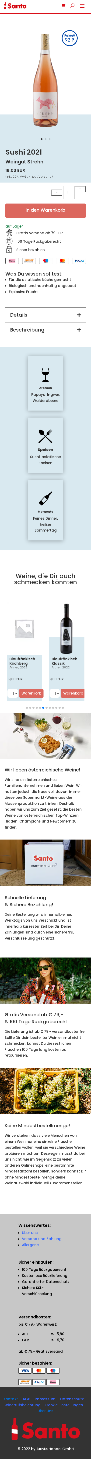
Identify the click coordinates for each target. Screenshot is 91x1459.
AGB (26, 1399)
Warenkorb (31, 693)
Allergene (30, 1244)
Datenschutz (72, 1399)
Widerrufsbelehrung (22, 1405)
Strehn (35, 161)
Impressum (45, 1399)
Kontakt (11, 1399)
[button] (27, 708)
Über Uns (45, 1410)
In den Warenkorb (45, 210)
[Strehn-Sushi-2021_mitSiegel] (45, 129)
